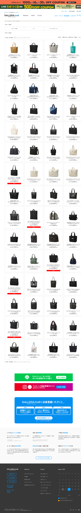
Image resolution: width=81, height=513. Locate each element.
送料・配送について (44, 476)
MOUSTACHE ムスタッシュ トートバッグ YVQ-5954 (73, 311)
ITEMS (33, 15)
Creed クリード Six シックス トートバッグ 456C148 (33, 55)
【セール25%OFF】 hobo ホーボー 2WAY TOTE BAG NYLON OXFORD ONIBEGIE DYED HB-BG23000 (14, 332)
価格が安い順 (64, 37)
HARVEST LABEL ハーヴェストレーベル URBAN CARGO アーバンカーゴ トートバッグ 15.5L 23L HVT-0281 (34, 267)
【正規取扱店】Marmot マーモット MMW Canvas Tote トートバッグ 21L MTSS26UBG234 (73, 55)
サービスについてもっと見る (43, 457)
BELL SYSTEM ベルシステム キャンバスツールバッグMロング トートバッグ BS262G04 (73, 158)
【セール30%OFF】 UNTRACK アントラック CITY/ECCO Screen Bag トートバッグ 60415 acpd (33, 222)
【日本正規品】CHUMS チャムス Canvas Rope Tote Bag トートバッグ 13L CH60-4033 (33, 355)
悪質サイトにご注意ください (46, 493)
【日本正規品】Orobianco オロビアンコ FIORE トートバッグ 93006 (53, 76)
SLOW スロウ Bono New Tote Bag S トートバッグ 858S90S (14, 311)
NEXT (79, 495)
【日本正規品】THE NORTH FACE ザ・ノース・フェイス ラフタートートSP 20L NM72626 (73, 333)
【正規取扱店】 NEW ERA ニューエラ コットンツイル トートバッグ (73, 96)
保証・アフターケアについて (46, 482)
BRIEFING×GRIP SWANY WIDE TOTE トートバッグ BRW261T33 (53, 201)
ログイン (56, 15)
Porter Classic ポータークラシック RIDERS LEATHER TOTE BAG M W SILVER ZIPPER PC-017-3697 (14, 355)
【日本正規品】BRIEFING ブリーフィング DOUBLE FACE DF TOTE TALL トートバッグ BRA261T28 (34, 245)
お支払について (43, 479)
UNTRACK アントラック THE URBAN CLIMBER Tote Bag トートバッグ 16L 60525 (14, 117)
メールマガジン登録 (44, 487)
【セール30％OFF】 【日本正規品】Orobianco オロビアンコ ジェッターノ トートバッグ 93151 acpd (14, 178)
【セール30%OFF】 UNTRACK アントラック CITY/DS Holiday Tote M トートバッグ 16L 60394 (53, 265)
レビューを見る (12, 481)
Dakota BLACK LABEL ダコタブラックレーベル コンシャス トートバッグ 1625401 (34, 137)
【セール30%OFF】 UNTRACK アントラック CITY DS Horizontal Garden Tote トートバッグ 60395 (14, 289)
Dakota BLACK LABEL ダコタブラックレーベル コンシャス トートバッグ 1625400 (53, 137)
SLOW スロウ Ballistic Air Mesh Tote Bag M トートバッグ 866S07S (73, 290)
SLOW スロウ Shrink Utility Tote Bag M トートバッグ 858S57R (53, 290)
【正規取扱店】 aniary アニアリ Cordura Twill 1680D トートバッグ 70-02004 (34, 158)
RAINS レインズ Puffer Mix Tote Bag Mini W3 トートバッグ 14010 (14, 223)
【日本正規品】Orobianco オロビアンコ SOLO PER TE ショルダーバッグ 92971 (73, 223)
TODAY (69, 495)
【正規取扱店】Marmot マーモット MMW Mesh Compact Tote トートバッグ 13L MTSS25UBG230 (14, 76)
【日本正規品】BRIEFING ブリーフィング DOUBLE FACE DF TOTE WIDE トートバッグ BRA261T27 (53, 245)
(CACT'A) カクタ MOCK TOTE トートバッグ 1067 (14, 96)
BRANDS (25, 15)
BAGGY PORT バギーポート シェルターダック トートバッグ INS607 (14, 158)
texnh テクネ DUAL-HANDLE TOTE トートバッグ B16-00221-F (73, 76)
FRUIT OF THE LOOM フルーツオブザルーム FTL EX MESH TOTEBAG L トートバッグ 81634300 (33, 290)
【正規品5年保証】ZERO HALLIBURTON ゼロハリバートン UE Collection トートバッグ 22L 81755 (14, 201)
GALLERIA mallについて (29, 473)
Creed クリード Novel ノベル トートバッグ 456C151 (53, 55)
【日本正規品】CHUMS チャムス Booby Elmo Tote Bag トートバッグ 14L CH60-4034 (53, 355)
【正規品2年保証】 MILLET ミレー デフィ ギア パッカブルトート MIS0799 (73, 267)
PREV (59, 495)
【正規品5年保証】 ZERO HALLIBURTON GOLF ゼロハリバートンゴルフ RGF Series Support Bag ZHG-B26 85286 (53, 96)
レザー (34, 28)
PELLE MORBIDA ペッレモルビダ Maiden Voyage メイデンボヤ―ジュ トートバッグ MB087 (33, 117)
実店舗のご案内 (27, 479)
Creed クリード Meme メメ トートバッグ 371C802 (73, 117)
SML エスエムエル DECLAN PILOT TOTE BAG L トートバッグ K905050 (33, 333)
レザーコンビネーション (53, 28)
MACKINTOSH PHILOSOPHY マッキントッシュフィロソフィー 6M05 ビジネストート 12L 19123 (14, 245)
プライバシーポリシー (28, 482)
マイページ (61, 15)
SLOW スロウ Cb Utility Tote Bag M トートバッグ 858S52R (33, 201)
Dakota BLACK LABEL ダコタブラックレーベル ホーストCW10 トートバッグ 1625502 (73, 137)
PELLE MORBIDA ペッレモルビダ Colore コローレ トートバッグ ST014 (73, 201)
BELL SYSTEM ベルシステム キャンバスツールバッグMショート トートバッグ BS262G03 (53, 180)
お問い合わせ (11, 474)
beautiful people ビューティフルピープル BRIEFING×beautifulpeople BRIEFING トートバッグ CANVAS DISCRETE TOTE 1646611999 (14, 137)
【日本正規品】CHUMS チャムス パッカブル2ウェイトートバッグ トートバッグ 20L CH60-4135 (14, 267)
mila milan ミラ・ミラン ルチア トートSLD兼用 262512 (53, 223)
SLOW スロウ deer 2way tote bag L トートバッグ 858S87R (53, 311)
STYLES (39, 15)
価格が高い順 (70, 37)
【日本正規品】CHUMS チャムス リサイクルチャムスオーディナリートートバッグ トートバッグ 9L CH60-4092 (73, 245)
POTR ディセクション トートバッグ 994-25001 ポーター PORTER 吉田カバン (73, 355)
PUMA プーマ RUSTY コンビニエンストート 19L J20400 (53, 333)
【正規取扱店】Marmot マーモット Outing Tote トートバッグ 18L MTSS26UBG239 (34, 76)
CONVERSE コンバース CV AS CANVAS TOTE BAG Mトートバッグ (14, 55)
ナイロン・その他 (14, 28)
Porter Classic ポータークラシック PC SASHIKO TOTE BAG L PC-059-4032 (53, 117)
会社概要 (26, 476)
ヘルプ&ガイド (73, 15)
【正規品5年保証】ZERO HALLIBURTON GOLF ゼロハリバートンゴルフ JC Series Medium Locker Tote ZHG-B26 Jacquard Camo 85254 (34, 96)
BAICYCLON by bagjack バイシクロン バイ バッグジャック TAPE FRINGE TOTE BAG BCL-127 (53, 158)
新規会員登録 (66, 15)
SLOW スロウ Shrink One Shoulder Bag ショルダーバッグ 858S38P (34, 311)
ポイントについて (44, 490)
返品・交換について (44, 473)
